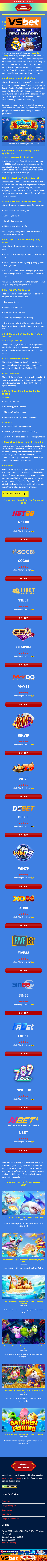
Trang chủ (6, 1501)
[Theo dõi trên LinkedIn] (25, 1)
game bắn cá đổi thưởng (11, 1478)
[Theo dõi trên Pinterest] (23, 1)
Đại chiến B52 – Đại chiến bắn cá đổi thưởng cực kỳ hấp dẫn (23, 1261)
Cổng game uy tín (9, 1506)
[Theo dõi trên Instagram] (16, 1)
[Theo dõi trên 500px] (30, 1)
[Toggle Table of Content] (23, 494)
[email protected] (9, 1543)
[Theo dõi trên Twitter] (19, 1)
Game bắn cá (7, 1510)
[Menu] (3, 7)
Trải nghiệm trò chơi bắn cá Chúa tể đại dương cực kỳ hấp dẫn (23, 1391)
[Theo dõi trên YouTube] (27, 1)
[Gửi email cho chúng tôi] (21, 1)
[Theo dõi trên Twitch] (32, 1)
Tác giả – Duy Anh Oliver (11, 1519)
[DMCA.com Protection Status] (9, 1486)
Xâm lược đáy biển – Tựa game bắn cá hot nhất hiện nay (23, 1347)
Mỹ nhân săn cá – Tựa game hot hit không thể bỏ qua (23, 1217)
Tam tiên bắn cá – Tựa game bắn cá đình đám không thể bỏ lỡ (23, 1303)
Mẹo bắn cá (6, 1514)
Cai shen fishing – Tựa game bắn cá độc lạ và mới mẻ (23, 1434)
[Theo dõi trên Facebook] (14, 1)
